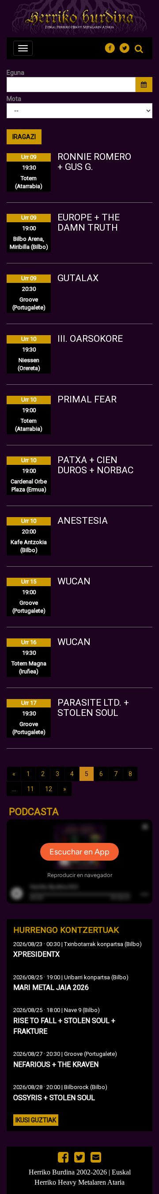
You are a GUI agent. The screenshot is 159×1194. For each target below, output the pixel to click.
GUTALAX (77, 278)
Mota (14, 98)
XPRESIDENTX (36, 954)
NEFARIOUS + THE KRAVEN (55, 1064)
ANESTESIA (82, 520)
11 (30, 788)
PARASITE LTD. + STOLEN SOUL (93, 707)
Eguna (15, 72)
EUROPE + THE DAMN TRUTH (88, 222)
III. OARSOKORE (90, 338)
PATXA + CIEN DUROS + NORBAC (95, 465)
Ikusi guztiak (35, 1120)
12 (48, 788)
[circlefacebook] (112, 46)
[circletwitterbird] (127, 46)
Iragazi (24, 136)
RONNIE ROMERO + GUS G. (94, 161)
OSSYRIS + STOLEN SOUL (54, 1098)
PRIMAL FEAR (87, 399)
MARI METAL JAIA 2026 (51, 987)
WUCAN (74, 581)
